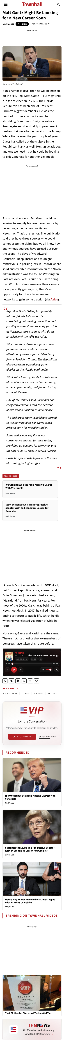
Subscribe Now (47, 736)
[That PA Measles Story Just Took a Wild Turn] (32, 992)
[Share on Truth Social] (11, 680)
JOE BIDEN (39, 693)
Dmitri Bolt (9, 854)
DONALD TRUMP (9, 693)
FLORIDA (25, 693)
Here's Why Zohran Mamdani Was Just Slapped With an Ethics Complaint (30, 901)
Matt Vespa (8, 24)
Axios (54, 299)
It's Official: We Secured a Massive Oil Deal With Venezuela (30, 797)
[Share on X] (4, 680)
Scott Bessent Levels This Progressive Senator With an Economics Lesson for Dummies (29, 849)
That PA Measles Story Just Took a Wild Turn (28, 1013)
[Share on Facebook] (17, 680)
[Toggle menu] (5, 4)
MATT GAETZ (53, 693)
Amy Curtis (9, 906)
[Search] (59, 4)
